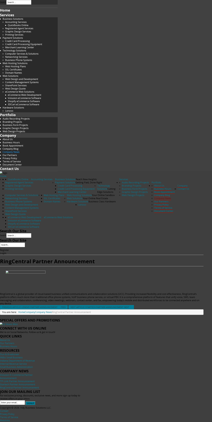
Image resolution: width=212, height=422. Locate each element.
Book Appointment (13, 145)
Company (8, 135)
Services (7, 15)
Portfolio (8, 114)
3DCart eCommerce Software (23, 104)
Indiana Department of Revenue (17, 360)
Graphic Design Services (18, 31)
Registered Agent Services (19, 28)
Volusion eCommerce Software (24, 98)
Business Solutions (13, 18)
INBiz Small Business (11, 357)
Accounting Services (16, 22)
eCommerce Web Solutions (19, 91)
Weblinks (5, 420)
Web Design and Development (21, 79)
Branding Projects (12, 121)
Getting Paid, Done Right (88, 182)
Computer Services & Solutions (22, 53)
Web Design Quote (15, 214)
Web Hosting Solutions (15, 63)
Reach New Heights (86, 179)
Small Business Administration (16, 367)
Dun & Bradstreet (9, 354)
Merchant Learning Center (19, 47)
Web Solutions (10, 75)
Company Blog (10, 148)
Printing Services (14, 34)
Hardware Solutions (13, 107)
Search (3, 2)
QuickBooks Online (18, 25)
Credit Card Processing (17, 41)
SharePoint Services (16, 85)
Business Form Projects (15, 125)
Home (5, 10)
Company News (11, 152)
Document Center (12, 164)
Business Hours (11, 142)
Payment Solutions (13, 37)
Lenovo (9, 110)
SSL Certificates (13, 69)
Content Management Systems (22, 82)
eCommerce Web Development (24, 94)
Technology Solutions (14, 50)
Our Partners (10, 155)
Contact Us (9, 168)
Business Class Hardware (102, 201)
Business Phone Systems (18, 60)
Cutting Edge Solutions (106, 190)
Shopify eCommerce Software (24, 101)
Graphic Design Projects (16, 128)
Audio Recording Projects (16, 118)
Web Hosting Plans (15, 66)
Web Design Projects (14, 131)
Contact (4, 410)
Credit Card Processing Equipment (23, 44)
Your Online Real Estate (95, 198)
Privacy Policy (10, 158)
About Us (8, 139)
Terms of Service (12, 161)
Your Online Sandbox (103, 195)
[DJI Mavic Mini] (9, 324)
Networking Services (16, 56)
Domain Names (13, 72)
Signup (30, 403)
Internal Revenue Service (13, 363)
